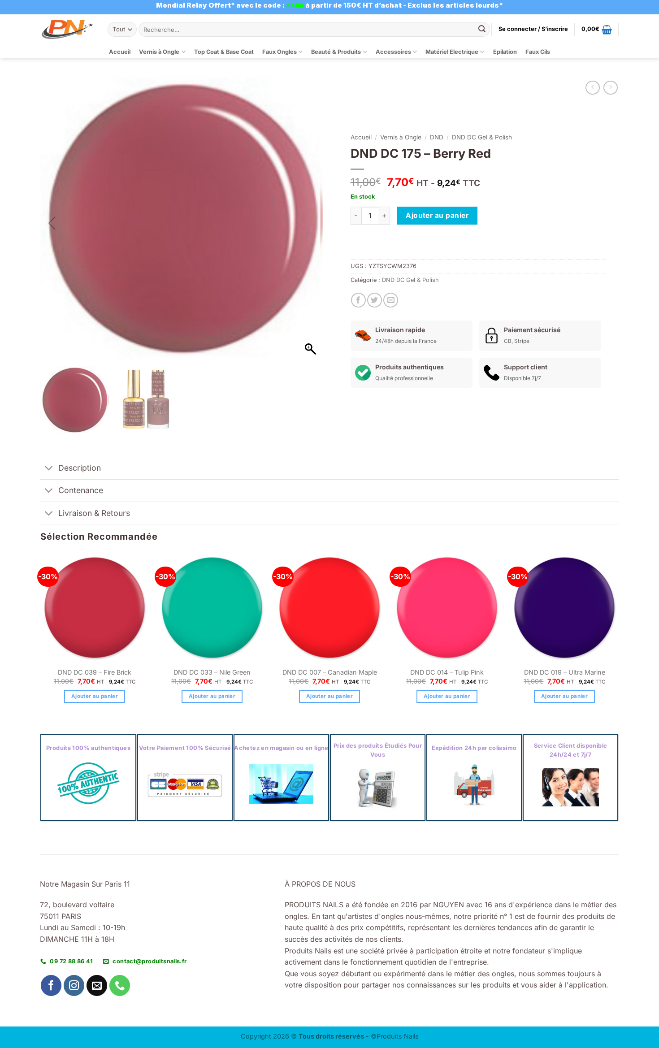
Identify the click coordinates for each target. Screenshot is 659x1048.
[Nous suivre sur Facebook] (51, 985)
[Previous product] (610, 88)
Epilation (505, 51)
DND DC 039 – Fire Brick (94, 672)
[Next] (618, 636)
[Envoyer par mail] (390, 300)
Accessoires (393, 51)
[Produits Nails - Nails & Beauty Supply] (67, 29)
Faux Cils (537, 51)
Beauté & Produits (336, 51)
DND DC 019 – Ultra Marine (564, 672)
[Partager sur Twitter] (374, 300)
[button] (533, 29)
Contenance (80, 490)
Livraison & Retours (94, 513)
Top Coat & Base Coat (224, 51)
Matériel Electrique (451, 51)
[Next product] (592, 88)
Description (79, 467)
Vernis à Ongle (159, 51)
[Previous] (41, 636)
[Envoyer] (482, 29)
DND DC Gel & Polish (482, 137)
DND (436, 137)
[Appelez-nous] (119, 985)
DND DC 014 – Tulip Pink (447, 672)
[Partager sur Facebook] (358, 300)
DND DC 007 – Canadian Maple (329, 672)
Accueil (119, 51)
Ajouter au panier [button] (94, 696)
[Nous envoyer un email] (97, 985)
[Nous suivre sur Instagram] (74, 985)
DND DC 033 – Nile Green (212, 672)
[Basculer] (49, 469)
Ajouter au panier (437, 215)
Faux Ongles (279, 51)
